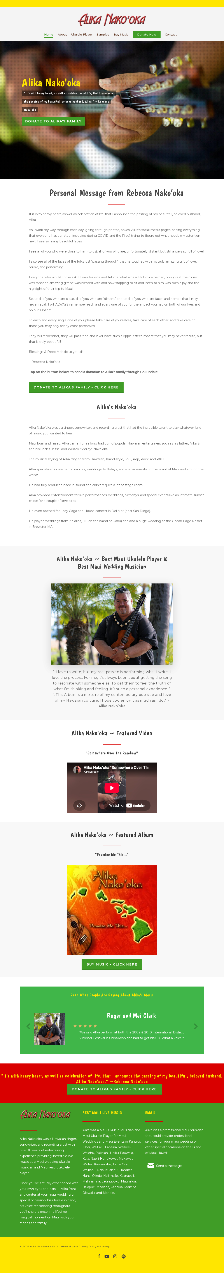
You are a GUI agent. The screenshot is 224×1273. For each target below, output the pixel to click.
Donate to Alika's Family (53, 121)
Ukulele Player (81, 34)
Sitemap (104, 1246)
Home (48, 34)
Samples (102, 34)
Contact (171, 34)
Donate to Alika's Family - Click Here (114, 1089)
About (62, 34)
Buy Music (121, 34)
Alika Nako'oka (39, 1246)
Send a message (169, 1166)
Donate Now (146, 34)
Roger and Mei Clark (131, 1015)
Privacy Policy (87, 1246)
